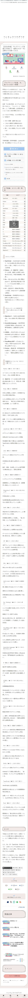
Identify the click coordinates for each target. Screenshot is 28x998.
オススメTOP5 (9, 164)
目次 (13, 148)
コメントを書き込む (14, 975)
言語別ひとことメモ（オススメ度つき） (14, 173)
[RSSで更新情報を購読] (20, 902)
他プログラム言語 (8, 867)
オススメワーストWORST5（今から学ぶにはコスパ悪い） (14, 168)
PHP (14, 870)
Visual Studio (12, 872)
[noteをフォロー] (14, 902)
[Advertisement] (14, 19)
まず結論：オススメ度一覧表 (14, 160)
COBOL (16, 867)
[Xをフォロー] (11, 902)
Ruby (5, 872)
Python (18, 870)
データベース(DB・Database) (10, 874)
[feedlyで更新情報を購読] (17, 902)
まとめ (8, 178)
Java (21, 867)
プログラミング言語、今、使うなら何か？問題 (13, 155)
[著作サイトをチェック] (8, 902)
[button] (18, 71)
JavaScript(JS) (7, 870)
